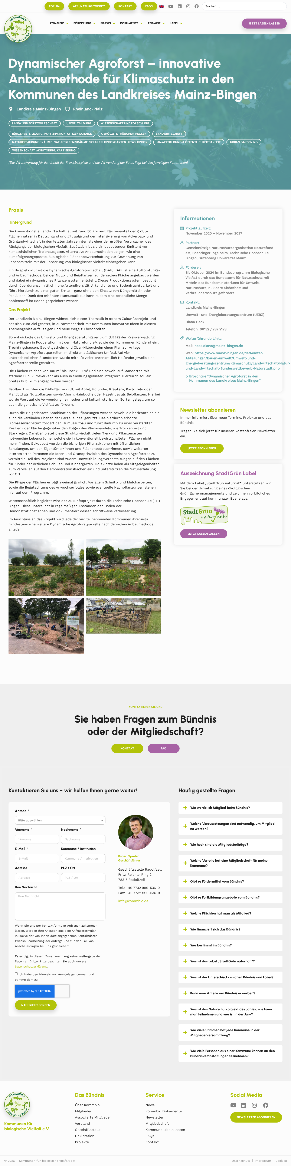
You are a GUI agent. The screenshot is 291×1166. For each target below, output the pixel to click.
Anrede (21, 811)
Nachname (70, 830)
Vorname (22, 830)
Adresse (21, 868)
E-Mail (20, 849)
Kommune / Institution (78, 849)
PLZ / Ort (68, 868)
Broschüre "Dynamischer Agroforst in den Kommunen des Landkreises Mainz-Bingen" (225, 378)
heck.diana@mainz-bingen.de (218, 346)
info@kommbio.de (133, 901)
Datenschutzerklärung (31, 966)
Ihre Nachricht (26, 887)
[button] (59, 23)
